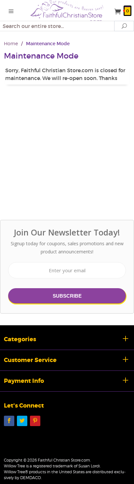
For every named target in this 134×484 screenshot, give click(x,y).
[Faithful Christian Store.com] (67, 11)
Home (11, 43)
